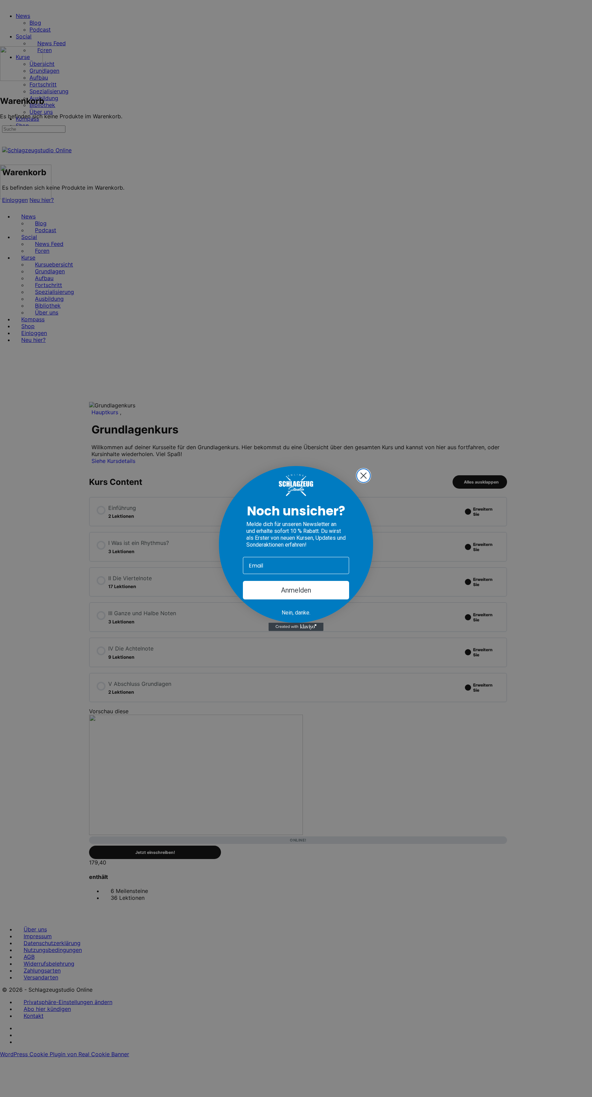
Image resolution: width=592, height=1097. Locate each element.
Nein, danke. (296, 612)
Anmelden (296, 590)
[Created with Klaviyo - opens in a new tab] (296, 627)
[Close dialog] (363, 475)
